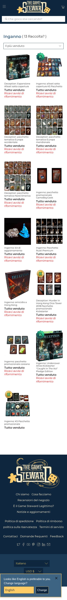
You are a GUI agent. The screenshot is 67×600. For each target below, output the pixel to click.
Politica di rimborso (49, 521)
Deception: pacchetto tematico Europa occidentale (16, 139)
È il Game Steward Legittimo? (33, 506)
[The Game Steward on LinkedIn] (43, 545)
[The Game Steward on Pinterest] (33, 545)
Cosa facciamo (41, 494)
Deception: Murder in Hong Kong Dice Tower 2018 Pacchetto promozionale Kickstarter (49, 305)
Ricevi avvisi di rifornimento (14, 95)
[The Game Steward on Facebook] (23, 545)
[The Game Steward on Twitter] (18, 545)
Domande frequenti (34, 536)
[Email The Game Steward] (48, 545)
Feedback (57, 536)
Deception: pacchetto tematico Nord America (17, 194)
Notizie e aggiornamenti (33, 512)
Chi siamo (22, 494)
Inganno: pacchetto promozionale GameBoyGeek (47, 195)
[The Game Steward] (33, 7)
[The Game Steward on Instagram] (38, 545)
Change (42, 590)
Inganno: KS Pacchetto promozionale (17, 422)
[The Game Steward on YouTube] (28, 545)
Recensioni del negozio (33, 500)
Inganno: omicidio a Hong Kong (15, 303)
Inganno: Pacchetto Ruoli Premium (47, 249)
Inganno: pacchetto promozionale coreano (17, 363)
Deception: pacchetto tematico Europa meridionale (48, 139)
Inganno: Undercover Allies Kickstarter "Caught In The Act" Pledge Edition (48, 367)
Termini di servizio (51, 527)
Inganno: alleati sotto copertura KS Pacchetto (49, 85)
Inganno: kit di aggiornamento (13, 249)
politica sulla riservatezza (20, 527)
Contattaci (10, 536)
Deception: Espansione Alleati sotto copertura (17, 85)
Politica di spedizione (19, 521)
